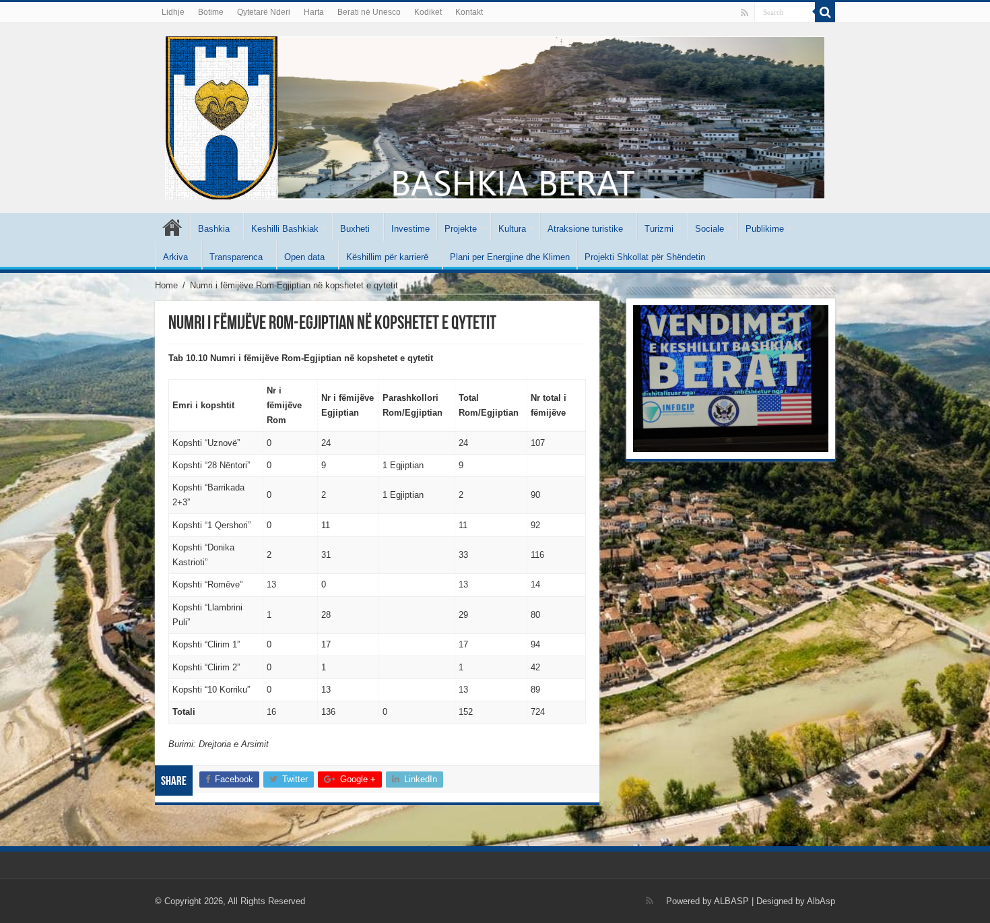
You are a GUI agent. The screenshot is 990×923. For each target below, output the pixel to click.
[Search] (825, 12)
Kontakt (469, 12)
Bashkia (214, 229)
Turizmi (659, 229)
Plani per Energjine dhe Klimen (510, 257)
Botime (211, 12)
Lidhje (173, 12)
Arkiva (175, 257)
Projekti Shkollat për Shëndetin (645, 257)
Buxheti (355, 229)
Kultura (512, 229)
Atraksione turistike (585, 229)
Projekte (460, 229)
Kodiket (428, 12)
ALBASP (731, 901)
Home (166, 285)
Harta (314, 12)
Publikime (765, 229)
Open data (304, 257)
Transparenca (236, 257)
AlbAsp (821, 901)
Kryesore (172, 227)
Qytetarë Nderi (263, 12)
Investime (410, 229)
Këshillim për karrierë (387, 257)
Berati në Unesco (369, 12)
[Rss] (744, 13)
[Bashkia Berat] (495, 115)
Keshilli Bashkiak (285, 229)
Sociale (709, 229)
